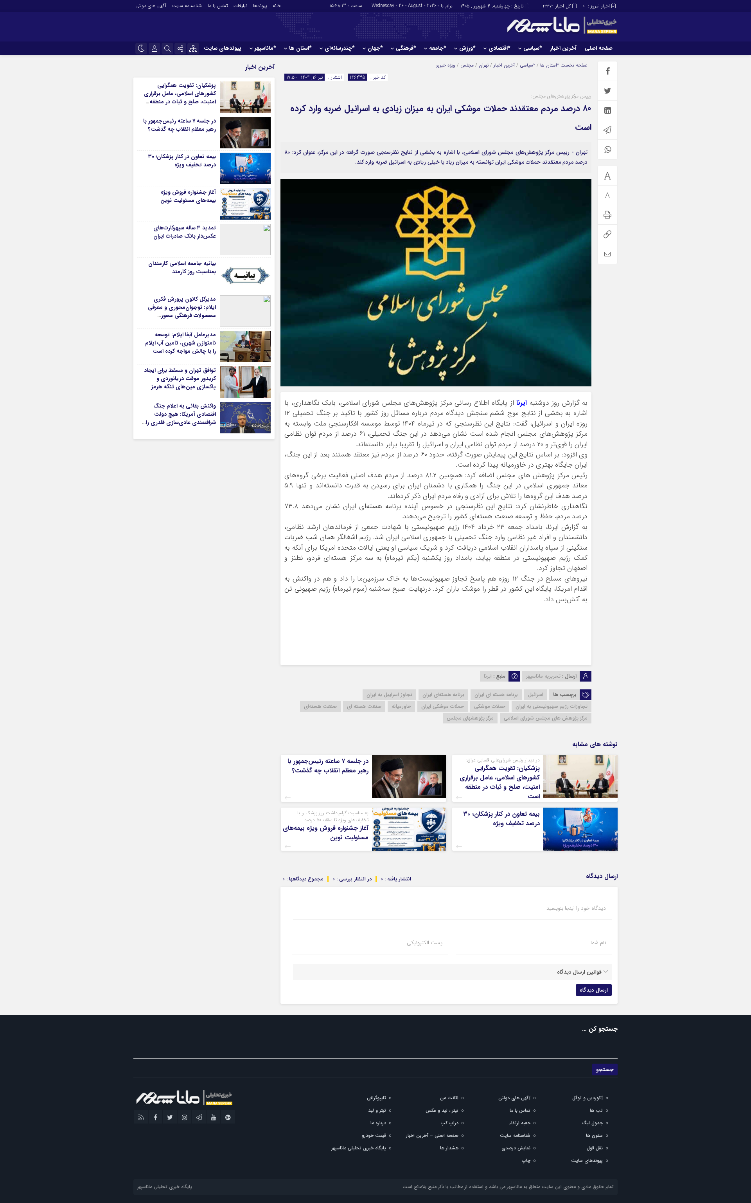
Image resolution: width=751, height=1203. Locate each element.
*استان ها (300, 48)
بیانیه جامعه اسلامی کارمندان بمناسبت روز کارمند (182, 267)
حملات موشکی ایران (442, 706)
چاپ (526, 1160)
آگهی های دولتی (150, 5)
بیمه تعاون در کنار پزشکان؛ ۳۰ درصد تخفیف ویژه (501, 818)
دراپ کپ (449, 1123)
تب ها (596, 1110)
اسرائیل (535, 695)
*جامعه (437, 48)
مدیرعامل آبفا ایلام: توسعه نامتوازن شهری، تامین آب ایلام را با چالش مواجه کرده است (180, 342)
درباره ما (378, 1123)
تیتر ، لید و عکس (442, 1110)
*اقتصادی (499, 48)
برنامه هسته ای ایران (496, 695)
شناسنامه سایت (187, 5)
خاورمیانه (401, 706)
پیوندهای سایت (222, 48)
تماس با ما (218, 5)
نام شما (598, 942)
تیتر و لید (377, 1110)
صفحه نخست (573, 65)
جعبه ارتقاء (519, 1123)
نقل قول (595, 1148)
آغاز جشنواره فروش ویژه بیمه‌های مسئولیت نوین (325, 832)
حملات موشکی (489, 706)
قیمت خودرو (374, 1135)
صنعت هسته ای (364, 706)
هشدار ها (449, 1148)
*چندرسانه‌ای (339, 48)
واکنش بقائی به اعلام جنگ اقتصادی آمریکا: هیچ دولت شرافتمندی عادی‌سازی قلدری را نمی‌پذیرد (181, 418)
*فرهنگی (406, 48)
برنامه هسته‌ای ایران (443, 695)
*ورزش (467, 48)
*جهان (375, 48)
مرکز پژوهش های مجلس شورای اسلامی (546, 718)
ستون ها (594, 1135)
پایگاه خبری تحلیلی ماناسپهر (358, 1148)
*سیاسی (532, 48)
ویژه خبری (445, 65)
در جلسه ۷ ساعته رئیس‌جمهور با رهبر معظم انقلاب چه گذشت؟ (327, 766)
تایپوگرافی (376, 1098)
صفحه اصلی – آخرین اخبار (432, 1135)
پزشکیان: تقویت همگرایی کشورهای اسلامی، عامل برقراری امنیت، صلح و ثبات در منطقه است (500, 782)
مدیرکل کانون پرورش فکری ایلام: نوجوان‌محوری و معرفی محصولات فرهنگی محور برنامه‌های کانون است (182, 311)
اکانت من (449, 1098)
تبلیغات (240, 5)
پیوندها (260, 5)
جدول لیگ (592, 1123)
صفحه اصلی (599, 48)
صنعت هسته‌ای (320, 706)
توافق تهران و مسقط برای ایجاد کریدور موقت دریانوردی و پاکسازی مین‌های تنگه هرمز (180, 378)
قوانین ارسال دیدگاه (579, 972)
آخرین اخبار (563, 48)
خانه (277, 5)
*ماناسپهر (265, 48)
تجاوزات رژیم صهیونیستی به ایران (552, 706)
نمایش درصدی (515, 1148)
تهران (484, 65)
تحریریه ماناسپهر (543, 676)
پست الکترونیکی (424, 942)
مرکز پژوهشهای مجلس (470, 718)
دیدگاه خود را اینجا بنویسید (576, 908)
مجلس (467, 65)
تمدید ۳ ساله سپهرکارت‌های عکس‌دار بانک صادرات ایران (184, 232)
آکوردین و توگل (587, 1098)
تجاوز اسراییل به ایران (389, 695)
